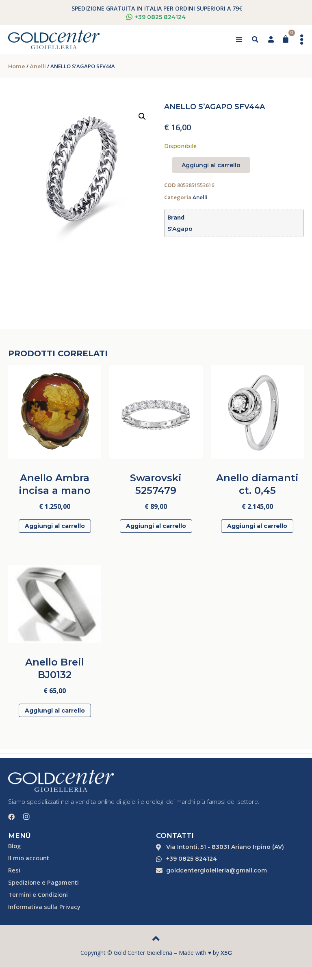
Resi (14, 870)
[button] (239, 39)
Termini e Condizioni (38, 894)
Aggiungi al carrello (211, 165)
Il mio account (28, 858)
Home (16, 66)
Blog (14, 846)
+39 (160, 17)
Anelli (38, 66)
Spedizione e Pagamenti (43, 882)
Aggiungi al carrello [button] (55, 526)
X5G (226, 952)
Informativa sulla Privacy (44, 906)
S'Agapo (180, 229)
